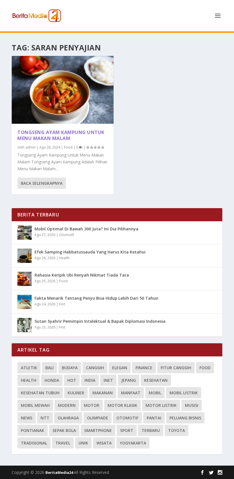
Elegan (119, 367)
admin (30, 147)
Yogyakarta (133, 443)
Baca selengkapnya (41, 183)
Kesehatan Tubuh (40, 392)
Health (64, 257)
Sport (126, 430)
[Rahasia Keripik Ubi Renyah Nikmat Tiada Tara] (24, 279)
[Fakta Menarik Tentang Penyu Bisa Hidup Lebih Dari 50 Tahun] (24, 302)
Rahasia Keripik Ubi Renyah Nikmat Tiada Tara (82, 275)
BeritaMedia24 (59, 472)
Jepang (128, 380)
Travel (62, 443)
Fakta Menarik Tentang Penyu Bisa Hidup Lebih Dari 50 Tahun (96, 298)
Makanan (102, 392)
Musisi (191, 405)
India (89, 380)
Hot (62, 304)
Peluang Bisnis (185, 418)
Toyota (176, 430)
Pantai (154, 418)
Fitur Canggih (176, 367)
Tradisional (34, 443)
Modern (67, 405)
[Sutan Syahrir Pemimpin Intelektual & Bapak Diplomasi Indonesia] (24, 325)
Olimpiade (97, 418)
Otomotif (66, 234)
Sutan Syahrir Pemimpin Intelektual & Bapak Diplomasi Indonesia (100, 321)
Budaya (70, 367)
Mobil (155, 392)
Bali (49, 367)
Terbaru (151, 430)
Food (68, 147)
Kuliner (76, 392)
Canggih (95, 367)
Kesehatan (156, 380)
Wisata (104, 443)
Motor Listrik (161, 405)
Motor (91, 405)
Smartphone (98, 430)
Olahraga (68, 418)
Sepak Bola (64, 430)
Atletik (29, 367)
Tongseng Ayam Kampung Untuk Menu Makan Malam (60, 135)
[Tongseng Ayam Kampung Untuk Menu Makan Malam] (63, 90)
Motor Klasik (122, 405)
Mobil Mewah (35, 405)
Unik (83, 443)
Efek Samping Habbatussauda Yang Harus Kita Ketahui (90, 252)
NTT (45, 418)
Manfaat (130, 392)
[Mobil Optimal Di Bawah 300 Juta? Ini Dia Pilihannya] (24, 233)
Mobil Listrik (184, 392)
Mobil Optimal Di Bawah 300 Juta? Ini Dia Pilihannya (86, 229)
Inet (108, 380)
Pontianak (32, 430)
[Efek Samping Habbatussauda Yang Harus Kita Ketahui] (24, 256)
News (26, 418)
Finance (144, 367)
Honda (52, 380)
